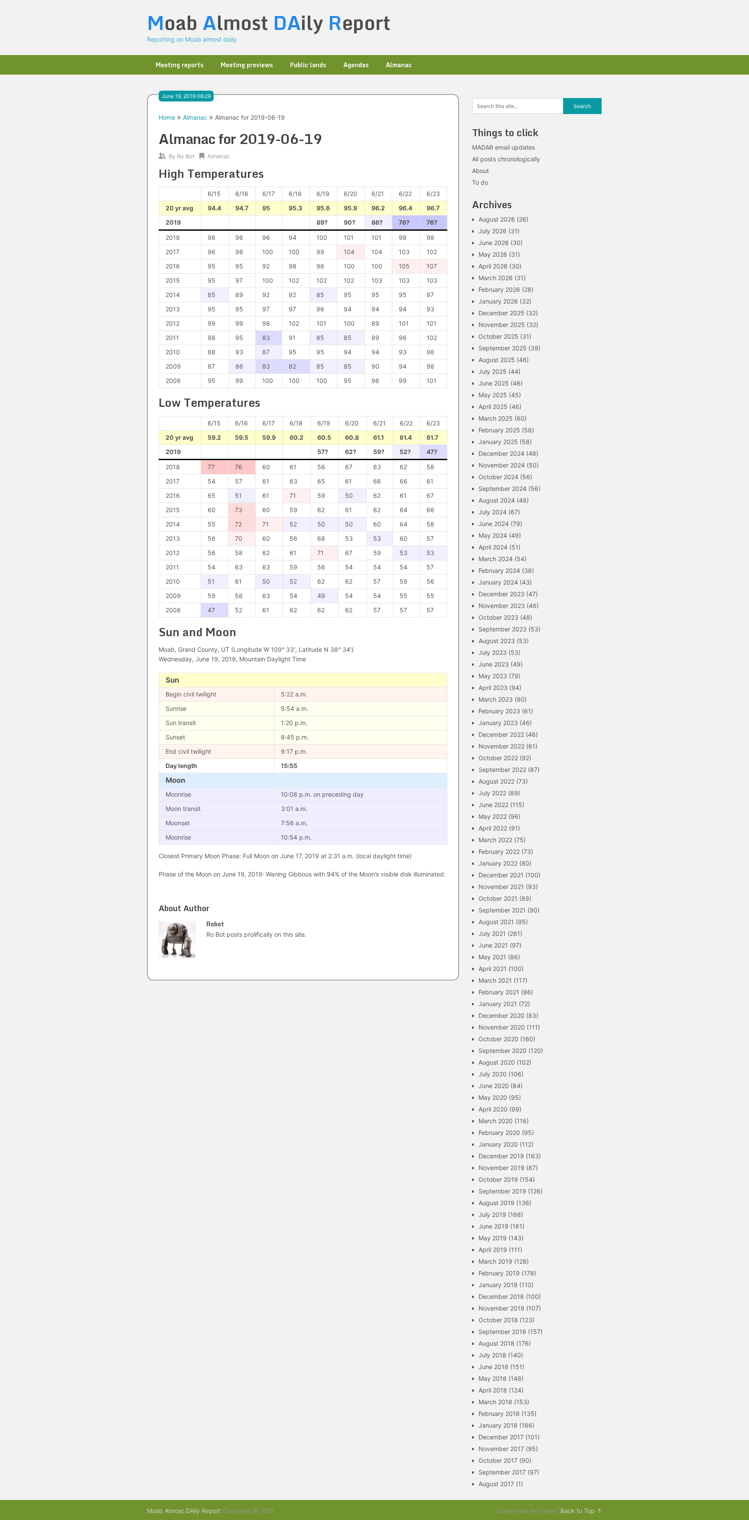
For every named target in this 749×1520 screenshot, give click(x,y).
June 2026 (494, 242)
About (480, 170)
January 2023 (498, 722)
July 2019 (492, 1214)
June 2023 (494, 664)
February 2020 (499, 1132)
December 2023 (501, 594)
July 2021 (492, 933)
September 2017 (502, 1472)
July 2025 (493, 371)
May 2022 (493, 816)
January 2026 (498, 301)
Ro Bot (186, 156)
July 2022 (492, 793)
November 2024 (502, 465)
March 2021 (495, 980)
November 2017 (501, 1448)
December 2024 (501, 453)
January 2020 (498, 1144)
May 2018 (493, 1378)
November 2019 (501, 1167)
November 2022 (501, 746)
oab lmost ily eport (269, 22)
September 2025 (503, 348)
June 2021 (493, 945)
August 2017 (496, 1483)
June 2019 (493, 1226)
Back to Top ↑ (581, 1510)
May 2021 (492, 957)
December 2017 (501, 1437)
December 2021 (501, 875)
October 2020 (498, 1039)
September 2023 (503, 629)
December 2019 (501, 1156)
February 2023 (499, 711)
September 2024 (503, 488)
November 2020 (502, 1027)
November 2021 (501, 886)
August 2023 (497, 640)
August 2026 (497, 219)
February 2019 (499, 1273)
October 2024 (498, 477)
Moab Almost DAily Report (184, 1510)
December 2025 (501, 313)
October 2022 (498, 758)
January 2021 (498, 1003)
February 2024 (499, 570)
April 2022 (493, 828)
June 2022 (493, 804)
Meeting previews (247, 65)
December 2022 (501, 734)
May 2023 (493, 676)
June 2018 (493, 1366)
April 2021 (493, 968)
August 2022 (497, 781)
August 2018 (497, 1343)
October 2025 (498, 336)
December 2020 (501, 1015)
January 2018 (498, 1425)
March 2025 (496, 418)
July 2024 (493, 512)
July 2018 (492, 1355)
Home (167, 117)
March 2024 (496, 558)
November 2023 (502, 605)
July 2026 (493, 231)
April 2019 (493, 1249)
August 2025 (497, 359)
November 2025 (502, 324)
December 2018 (501, 1296)
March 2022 (495, 839)
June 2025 (494, 383)
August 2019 (497, 1202)
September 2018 (502, 1331)
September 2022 (502, 769)
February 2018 (499, 1413)
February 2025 (499, 430)
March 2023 (496, 699)
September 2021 (502, 910)
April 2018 (493, 1390)
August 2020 (497, 1062)
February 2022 (499, 851)
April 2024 (493, 547)
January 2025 (498, 441)
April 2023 (493, 687)
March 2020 (496, 1120)
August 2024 (497, 500)
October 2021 (498, 898)
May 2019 (493, 1238)
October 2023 (498, 617)
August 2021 (496, 921)
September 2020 (503, 1050)
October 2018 (498, 1320)
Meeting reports (179, 65)
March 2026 (496, 277)
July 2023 (493, 652)
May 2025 (493, 395)
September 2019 (502, 1191)
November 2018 (501, 1308)
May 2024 (493, 535)
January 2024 (498, 582)
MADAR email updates (503, 147)
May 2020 (493, 1097)
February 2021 (499, 992)
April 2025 (493, 406)
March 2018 (495, 1402)
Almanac (399, 65)
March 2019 (495, 1261)
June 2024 (494, 523)
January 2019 (498, 1284)
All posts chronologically (506, 159)
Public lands (308, 65)
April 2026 (493, 266)
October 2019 (498, 1179)
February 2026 (499, 289)
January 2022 (498, 863)
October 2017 (498, 1460)
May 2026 (493, 254)
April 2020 (493, 1109)
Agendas (355, 65)
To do (480, 182)
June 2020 (494, 1085)
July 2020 (493, 1074)
